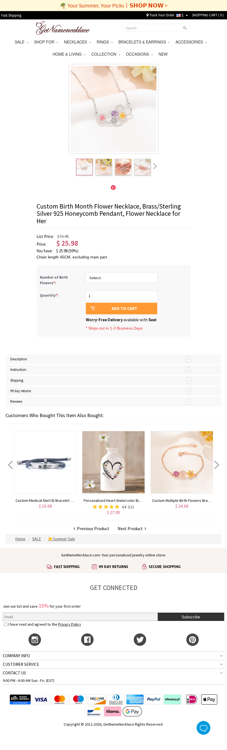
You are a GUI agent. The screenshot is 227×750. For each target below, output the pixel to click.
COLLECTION (104, 54)
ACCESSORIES (190, 42)
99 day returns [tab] (20, 391)
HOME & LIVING (68, 54)
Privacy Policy (69, 624)
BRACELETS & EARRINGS (143, 42)
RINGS (104, 42)
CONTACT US (14, 672)
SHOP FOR (45, 42)
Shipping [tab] (16, 380)
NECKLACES (76, 42)
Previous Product (92, 528)
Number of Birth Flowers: (54, 280)
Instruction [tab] (18, 369)
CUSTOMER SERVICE (21, 664)
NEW (164, 54)
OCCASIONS (138, 54)
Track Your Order (161, 15)
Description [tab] (18, 359)
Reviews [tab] (16, 401)
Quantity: (49, 295)
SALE (21, 42)
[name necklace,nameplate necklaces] (62, 27)
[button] (10, 465)
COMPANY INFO (16, 655)
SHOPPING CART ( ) (208, 15)
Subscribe (191, 617)
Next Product (131, 528)
